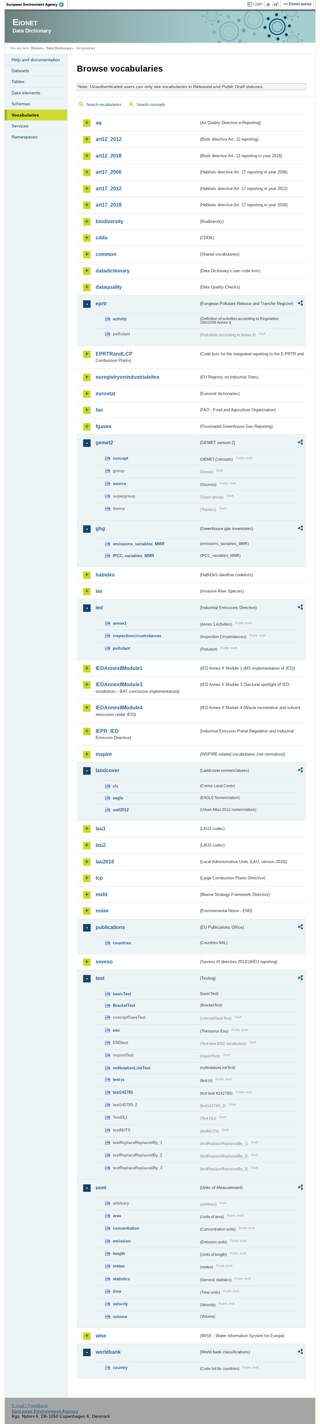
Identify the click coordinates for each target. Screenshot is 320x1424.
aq (99, 122)
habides (105, 574)
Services (20, 125)
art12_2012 (109, 139)
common (106, 254)
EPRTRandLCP (114, 354)
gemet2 (104, 442)
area (117, 1215)
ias (99, 591)
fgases (104, 426)
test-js (118, 1079)
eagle (118, 798)
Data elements (26, 92)
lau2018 (105, 861)
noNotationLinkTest (131, 1068)
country (120, 1367)
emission (122, 1241)
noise (102, 910)
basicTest (122, 994)
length (119, 1253)
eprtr (101, 303)
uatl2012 (121, 809)
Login (257, 4)
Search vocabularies (103, 105)
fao (99, 409)
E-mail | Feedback (30, 1405)
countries (122, 943)
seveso (104, 961)
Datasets (20, 70)
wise (101, 1335)
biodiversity (109, 221)
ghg (100, 528)
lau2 (101, 845)
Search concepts (151, 105)
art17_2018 (109, 204)
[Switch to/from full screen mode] (277, 4)
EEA (37, 4)
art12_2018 (109, 155)
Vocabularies (25, 114)
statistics (121, 1279)
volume (120, 1316)
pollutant (121, 648)
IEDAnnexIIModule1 (119, 668)
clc (115, 786)
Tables (18, 81)
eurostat (105, 393)
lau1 (101, 828)
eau (116, 1030)
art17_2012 (109, 188)
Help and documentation (36, 59)
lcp (99, 878)
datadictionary (113, 270)
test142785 (123, 1092)
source (119, 483)
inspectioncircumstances (137, 635)
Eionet (36, 48)
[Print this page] (269, 4)
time (117, 1291)
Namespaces (25, 136)
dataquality (109, 287)
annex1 (120, 623)
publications (110, 927)
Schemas (21, 103)
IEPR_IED (107, 731)
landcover (107, 770)
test (100, 978)
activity (120, 319)
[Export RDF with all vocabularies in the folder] (300, 304)
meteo (119, 1266)
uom (101, 1187)
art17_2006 (109, 172)
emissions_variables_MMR (138, 544)
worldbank (108, 1352)
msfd (102, 894)
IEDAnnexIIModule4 (119, 707)
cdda (102, 237)
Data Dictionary (59, 48)
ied (99, 607)
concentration (126, 1228)
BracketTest (124, 1005)
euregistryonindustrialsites (127, 377)
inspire (104, 754)
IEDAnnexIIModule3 (119, 684)
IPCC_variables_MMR (133, 555)
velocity (120, 1304)
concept (120, 458)
